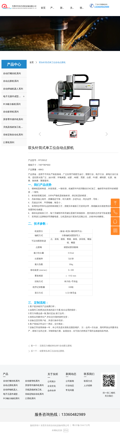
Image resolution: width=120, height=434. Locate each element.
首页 (32, 62)
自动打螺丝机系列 (11, 381)
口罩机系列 (30, 398)
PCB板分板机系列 (11, 398)
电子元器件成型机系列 (13, 394)
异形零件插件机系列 (34, 385)
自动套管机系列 (32, 381)
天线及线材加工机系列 (35, 390)
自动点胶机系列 (10, 385)
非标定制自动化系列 (34, 394)
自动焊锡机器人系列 (12, 390)
